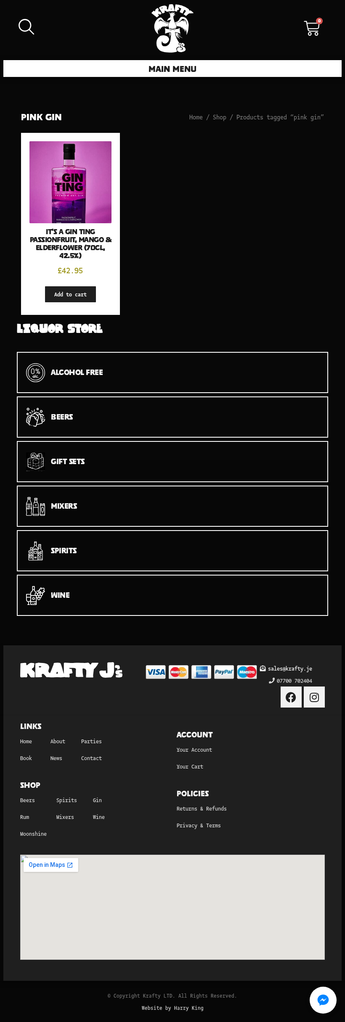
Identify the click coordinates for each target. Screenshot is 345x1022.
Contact (91, 758)
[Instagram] (314, 697)
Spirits (66, 800)
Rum (24, 817)
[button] (172, 68)
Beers (27, 800)
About (57, 741)
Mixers (65, 817)
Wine (99, 817)
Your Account (194, 749)
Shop (219, 116)
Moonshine (33, 833)
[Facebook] (291, 697)
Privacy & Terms (199, 825)
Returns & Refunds (202, 808)
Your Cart (190, 766)
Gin (97, 800)
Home (196, 116)
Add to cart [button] (70, 294)
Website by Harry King (173, 1007)
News (56, 758)
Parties (91, 741)
